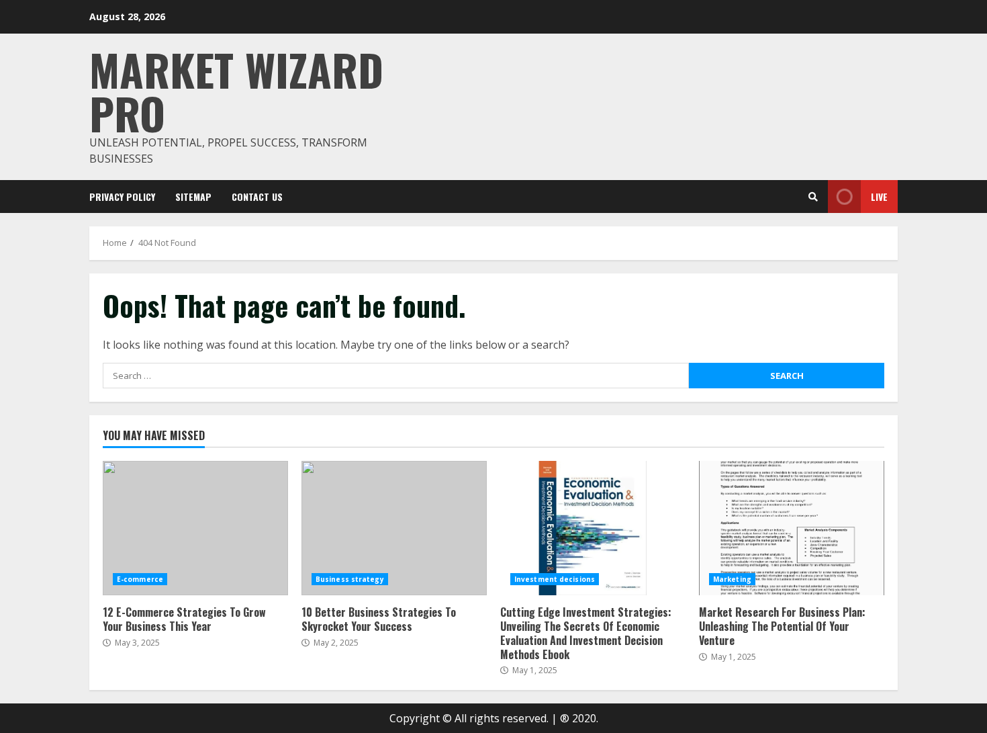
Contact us (257, 196)
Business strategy (350, 579)
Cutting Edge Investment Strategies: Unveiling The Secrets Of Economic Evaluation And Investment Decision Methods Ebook (593, 528)
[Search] (813, 197)
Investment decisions (554, 579)
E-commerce (140, 579)
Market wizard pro (236, 90)
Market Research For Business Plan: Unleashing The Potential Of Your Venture (791, 528)
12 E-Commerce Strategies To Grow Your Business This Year (195, 528)
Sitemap (193, 196)
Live (879, 196)
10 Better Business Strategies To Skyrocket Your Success (394, 528)
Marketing (732, 579)
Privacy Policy (122, 196)
